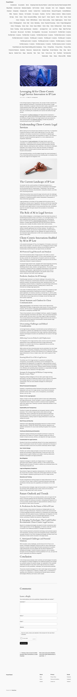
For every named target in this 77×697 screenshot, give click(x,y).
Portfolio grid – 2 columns (36, 38)
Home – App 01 (42, 17)
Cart (53, 8)
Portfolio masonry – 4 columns (43, 44)
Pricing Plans (51, 47)
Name (22, 615)
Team (38, 53)
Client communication (25, 305)
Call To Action (35, 8)
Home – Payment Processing (48, 23)
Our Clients (28, 32)
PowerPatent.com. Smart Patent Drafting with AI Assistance (27, 47)
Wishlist (69, 56)
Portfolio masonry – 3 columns (27, 44)
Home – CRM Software (31, 20)
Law (50, 29)
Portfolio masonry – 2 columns (63, 41)
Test (54, 53)
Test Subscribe (67, 53)
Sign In (69, 50)
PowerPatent (9, 2)
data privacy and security (35, 423)
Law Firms (55, 29)
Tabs (34, 53)
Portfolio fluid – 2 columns (64, 32)
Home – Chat (59, 17)
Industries (35, 29)
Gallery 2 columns (56, 14)
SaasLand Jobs (37, 50)
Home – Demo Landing (44, 20)
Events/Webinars (67, 11)
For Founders (28, 14)
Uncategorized (35, 97)
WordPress (14, 690)
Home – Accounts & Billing (30, 17)
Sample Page (45, 50)
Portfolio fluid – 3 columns (14, 35)
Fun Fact (48, 14)
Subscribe (29, 53)
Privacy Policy (58, 47)
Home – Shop (46, 26)
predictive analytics (37, 119)
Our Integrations (36, 32)
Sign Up (11, 53)
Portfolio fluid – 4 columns (28, 35)
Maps (60, 29)
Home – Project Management (64, 23)
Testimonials (45, 56)
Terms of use (49, 53)
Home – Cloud (67, 17)
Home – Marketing (35, 23)
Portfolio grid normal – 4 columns (46, 41)
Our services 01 (53, 32)
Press (44, 47)
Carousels (48, 8)
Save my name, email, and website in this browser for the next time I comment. (38, 633)
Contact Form (37, 11)
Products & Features (14, 50)
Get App (12, 17)
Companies (15, 11)
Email (21, 621)
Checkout (68, 8)
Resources (29, 50)
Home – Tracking (14, 29)
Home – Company (20, 20)
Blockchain (37, 526)
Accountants (21, 5)
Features (15, 14)
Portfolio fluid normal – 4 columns (20, 38)
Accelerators (13, 5)
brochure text (17, 8)
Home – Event (67, 20)
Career (42, 8)
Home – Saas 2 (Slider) (35, 26)
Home (16, 17)
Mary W (29, 97)
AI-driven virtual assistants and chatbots (44, 308)
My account (13, 32)
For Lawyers (36, 14)
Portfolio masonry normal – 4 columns (61, 44)
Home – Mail (26, 23)
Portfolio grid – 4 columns (64, 38)
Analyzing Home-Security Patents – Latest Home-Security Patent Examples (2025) (50, 5)
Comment (22, 601)
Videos (55, 56)
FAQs (10, 14)
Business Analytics (26, 8)
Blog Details (9, 8)
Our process (45, 32)
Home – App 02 (51, 17)
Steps (24, 53)
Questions (22, 50)
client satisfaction (33, 141)
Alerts (27, 5)
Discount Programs (56, 11)
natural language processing (40, 220)
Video (50, 56)
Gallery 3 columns (66, 14)
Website (22, 627)
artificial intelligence (33, 114)
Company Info (23, 11)
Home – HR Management (16, 23)
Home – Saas (25, 26)
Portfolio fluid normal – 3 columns (62, 35)
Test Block (59, 53)
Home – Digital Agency (57, 20)
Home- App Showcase (25, 29)
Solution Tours (17, 53)
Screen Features (54, 50)
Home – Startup (67, 26)
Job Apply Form (44, 29)
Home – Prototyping (16, 26)
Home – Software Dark (56, 26)
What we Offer (62, 56)
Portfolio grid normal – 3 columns (29, 41)
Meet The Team (67, 29)
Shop (61, 50)
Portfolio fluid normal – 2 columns (45, 35)
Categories (62, 8)
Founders (42, 14)
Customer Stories (46, 11)
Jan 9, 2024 (22, 97)
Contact (30, 11)
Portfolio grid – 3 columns (50, 38)
